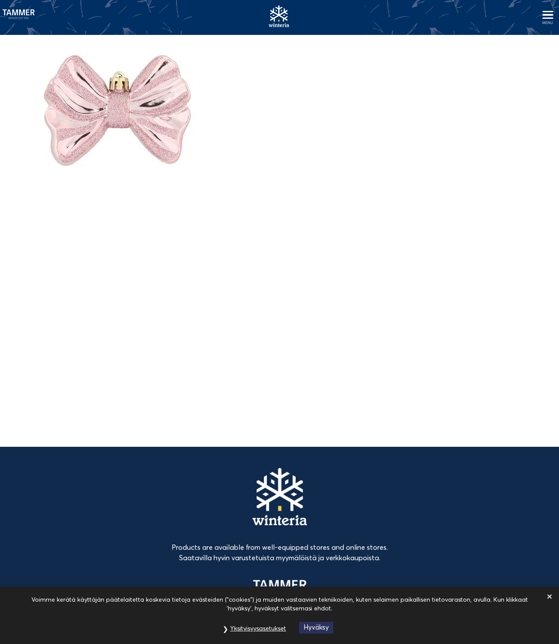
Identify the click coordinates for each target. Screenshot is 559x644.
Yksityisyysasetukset (258, 628)
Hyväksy (316, 627)
